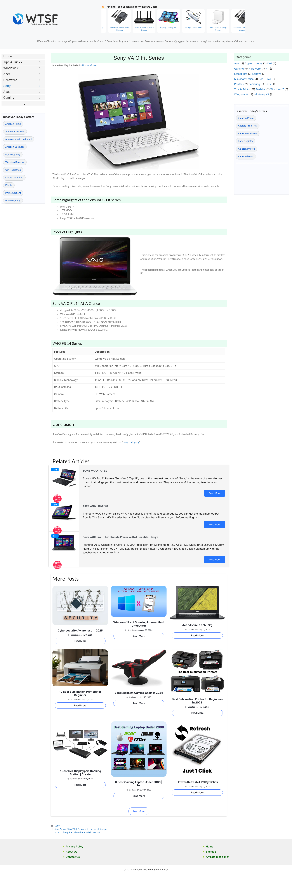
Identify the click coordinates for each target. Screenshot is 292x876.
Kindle (8, 185)
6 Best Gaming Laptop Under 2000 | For (138, 783)
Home (7, 56)
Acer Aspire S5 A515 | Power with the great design (80, 829)
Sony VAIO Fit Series (95, 505)
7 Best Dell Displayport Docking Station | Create (80, 772)
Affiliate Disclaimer (217, 856)
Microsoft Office (244, 78)
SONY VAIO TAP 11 (95, 470)
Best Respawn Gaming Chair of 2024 (139, 692)
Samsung (254, 84)
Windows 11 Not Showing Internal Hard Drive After (138, 624)
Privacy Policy (74, 846)
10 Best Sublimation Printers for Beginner (80, 693)
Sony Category (131, 442)
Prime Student (13, 192)
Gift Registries (13, 169)
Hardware (10, 80)
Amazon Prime (13, 123)
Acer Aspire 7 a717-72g (197, 625)
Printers (239, 84)
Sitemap (211, 851)
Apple (248, 63)
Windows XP (261, 94)
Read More (215, 493)
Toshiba (261, 89)
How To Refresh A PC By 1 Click (197, 782)
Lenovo (256, 73)
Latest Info (240, 73)
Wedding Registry (14, 162)
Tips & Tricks (12, 62)
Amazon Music (246, 156)
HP (267, 68)
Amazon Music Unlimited (18, 139)
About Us (71, 851)
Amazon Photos (246, 148)
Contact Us (73, 856)
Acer (6, 74)
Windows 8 (11, 68)
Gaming (8, 97)
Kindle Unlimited (14, 177)
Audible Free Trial (14, 131)
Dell (269, 63)
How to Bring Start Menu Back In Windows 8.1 (77, 832)
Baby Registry (12, 154)
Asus (6, 92)
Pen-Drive (265, 78)
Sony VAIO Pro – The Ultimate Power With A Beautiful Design (120, 537)
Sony (55, 469)
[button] (23, 103)
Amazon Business (14, 146)
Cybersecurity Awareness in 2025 (80, 630)
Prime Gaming (13, 200)
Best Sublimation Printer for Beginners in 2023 (197, 701)
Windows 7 (277, 89)
